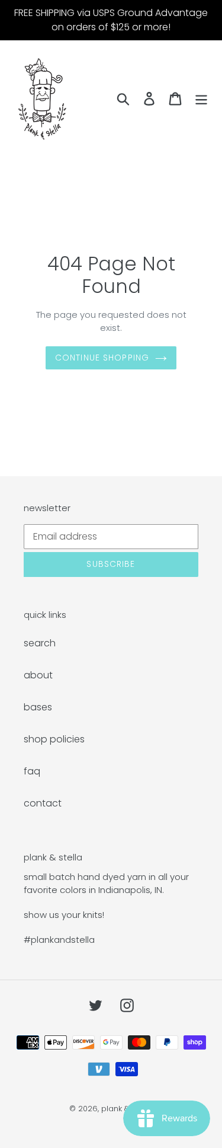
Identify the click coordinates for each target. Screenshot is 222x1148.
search (40, 643)
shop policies (54, 739)
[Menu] (201, 98)
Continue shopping (102, 357)
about (38, 675)
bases (38, 707)
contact (43, 803)
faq (32, 771)
